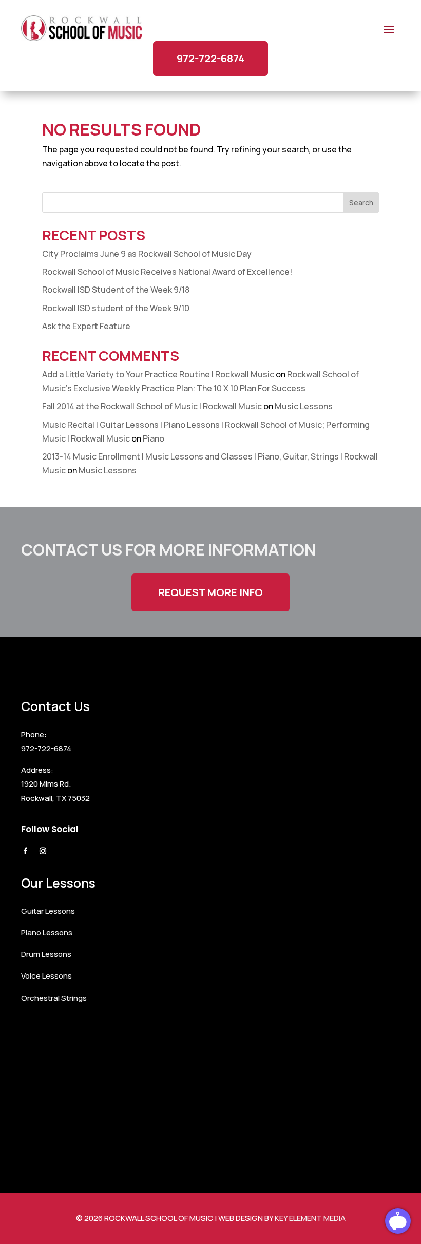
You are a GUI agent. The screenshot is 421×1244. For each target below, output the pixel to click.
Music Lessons (304, 406)
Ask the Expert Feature (86, 326)
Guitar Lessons (48, 911)
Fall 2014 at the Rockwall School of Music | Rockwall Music (152, 406)
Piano (153, 438)
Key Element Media (310, 1218)
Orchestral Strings (54, 997)
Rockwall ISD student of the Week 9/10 (115, 308)
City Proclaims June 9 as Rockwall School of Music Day (147, 253)
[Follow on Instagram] (42, 851)
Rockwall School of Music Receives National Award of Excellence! (167, 271)
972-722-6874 (210, 58)
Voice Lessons (46, 975)
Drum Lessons (46, 954)
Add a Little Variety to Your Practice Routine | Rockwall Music (158, 374)
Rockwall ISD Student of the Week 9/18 (115, 289)
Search (361, 202)
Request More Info (210, 592)
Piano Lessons (46, 932)
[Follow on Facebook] (25, 851)
